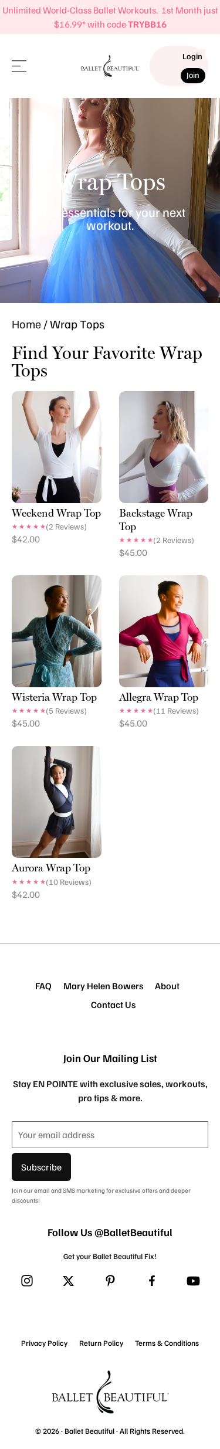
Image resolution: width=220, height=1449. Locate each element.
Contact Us (113, 1004)
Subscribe (41, 1167)
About (167, 986)
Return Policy (101, 1343)
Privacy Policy (44, 1343)
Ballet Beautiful (89, 1431)
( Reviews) (66, 526)
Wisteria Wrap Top (54, 697)
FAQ (43, 986)
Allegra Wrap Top (158, 697)
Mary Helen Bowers (103, 986)
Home (26, 323)
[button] (19, 66)
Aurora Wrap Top (51, 867)
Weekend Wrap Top (56, 513)
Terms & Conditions (167, 1343)
